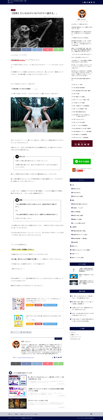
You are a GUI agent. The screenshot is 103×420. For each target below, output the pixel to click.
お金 (73, 185)
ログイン (73, 332)
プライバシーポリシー (14, 418)
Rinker (33, 302)
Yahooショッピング (50, 305)
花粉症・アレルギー (78, 208)
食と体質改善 (76, 212)
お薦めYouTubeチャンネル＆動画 (81, 250)
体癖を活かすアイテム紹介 (80, 234)
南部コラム (75, 246)
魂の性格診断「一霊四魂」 (80, 238)
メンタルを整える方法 (79, 223)
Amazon (29, 305)
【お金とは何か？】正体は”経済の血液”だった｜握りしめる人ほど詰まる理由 (83, 320)
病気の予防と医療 (78, 215)
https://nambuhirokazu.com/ (26, 357)
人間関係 (13, 10)
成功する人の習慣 (78, 196)
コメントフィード (76, 337)
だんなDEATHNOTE (15, 332)
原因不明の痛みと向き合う (80, 204)
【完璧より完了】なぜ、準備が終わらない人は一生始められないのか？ (82, 308)
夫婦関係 (29, 332)
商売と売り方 (76, 189)
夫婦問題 (23, 332)
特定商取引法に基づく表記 (26, 418)
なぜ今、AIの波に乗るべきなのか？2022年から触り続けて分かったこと (83, 314)
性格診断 (75, 242)
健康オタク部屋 (77, 219)
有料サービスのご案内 (78, 257)
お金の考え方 (76, 192)
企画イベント (75, 254)
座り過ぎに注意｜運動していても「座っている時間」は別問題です (82, 303)
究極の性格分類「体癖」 (79, 231)
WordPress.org (75, 339)
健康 (73, 200)
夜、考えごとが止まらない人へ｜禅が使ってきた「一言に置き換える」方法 (82, 297)
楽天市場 (38, 305)
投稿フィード (74, 335)
